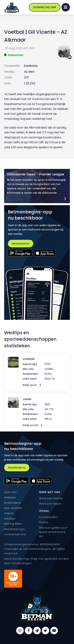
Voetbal (14, 32)
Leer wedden (13, 508)
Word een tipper (50, 503)
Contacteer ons (15, 534)
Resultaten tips (14, 529)
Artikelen (10, 497)
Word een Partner (51, 498)
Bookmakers (12, 503)
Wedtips (9, 518)
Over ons (10, 492)
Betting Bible (13, 524)
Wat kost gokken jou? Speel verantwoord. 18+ (53, 532)
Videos (9, 513)
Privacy (43, 522)
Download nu (20, 243)
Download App (44, 7)
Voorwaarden (48, 517)
